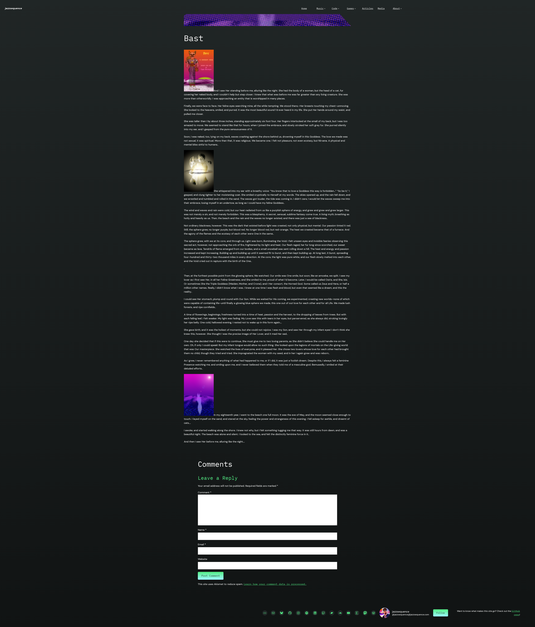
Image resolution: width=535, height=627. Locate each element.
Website (202, 559)
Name (202, 530)
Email (202, 544)
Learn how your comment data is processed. (275, 584)
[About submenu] (401, 8)
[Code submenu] (338, 8)
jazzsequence (13, 8)
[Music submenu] (324, 8)
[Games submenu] (355, 8)
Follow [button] (440, 612)
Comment (204, 492)
